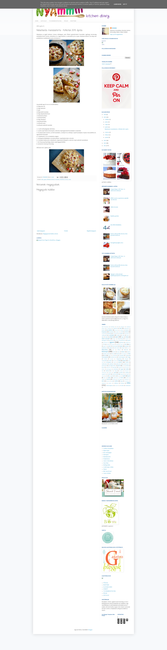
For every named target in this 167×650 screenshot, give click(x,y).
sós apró (111, 376)
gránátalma (105, 342)
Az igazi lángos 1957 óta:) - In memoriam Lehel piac (117, 190)
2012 (105, 145)
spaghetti (104, 374)
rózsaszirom (104, 372)
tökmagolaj (120, 379)
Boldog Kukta (106, 465)
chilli (122, 331)
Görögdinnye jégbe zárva (116, 242)
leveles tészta (106, 353)
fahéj (127, 337)
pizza (103, 367)
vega (121, 381)
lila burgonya (124, 353)
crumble (121, 333)
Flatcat (105, 469)
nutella (127, 362)
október (107, 119)
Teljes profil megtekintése (116, 34)
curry (123, 335)
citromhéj (109, 333)
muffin (110, 360)
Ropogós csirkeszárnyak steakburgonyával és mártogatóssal (119, 275)
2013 (105, 143)
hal (104, 344)
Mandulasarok (106, 456)
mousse (126, 358)
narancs (120, 362)
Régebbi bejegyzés (91, 231)
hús (125, 344)
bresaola (116, 330)
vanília (116, 381)
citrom (126, 332)
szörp (103, 376)
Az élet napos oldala (108, 467)
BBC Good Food (107, 471)
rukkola (107, 370)
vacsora (107, 381)
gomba (128, 340)
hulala (108, 344)
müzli (115, 362)
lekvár (123, 352)
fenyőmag (120, 338)
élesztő (116, 385)
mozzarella (104, 360)
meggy (128, 357)
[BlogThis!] (62, 177)
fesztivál (127, 338)
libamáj (118, 353)
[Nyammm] (102, 42)
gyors (45, 179)
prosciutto (127, 367)
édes (42, 179)
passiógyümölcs (112, 365)
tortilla (127, 377)
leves (113, 353)
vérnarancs (127, 381)
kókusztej (126, 349)
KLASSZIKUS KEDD (107, 587)
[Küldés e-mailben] (60, 177)
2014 (105, 140)
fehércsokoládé (106, 338)
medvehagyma (121, 357)
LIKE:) (103, 44)
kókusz (119, 349)
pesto (119, 365)
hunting (112, 344)
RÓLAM (66, 21)
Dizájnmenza (106, 459)
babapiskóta (126, 328)
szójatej (127, 374)
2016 (105, 114)
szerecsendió (115, 374)
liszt (105, 355)
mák (119, 360)
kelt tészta (116, 348)
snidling (127, 372)
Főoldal (66, 231)
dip (102, 337)
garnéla (116, 340)
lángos (109, 355)
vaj (112, 381)
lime (129, 353)
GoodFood (112, 326)
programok (121, 367)
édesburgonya (109, 385)
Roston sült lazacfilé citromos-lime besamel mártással (118, 234)
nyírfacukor (104, 364)
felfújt (114, 338)
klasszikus (105, 349)
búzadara (111, 331)
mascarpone (105, 357)
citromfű (103, 333)
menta (105, 358)
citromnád (115, 333)
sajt (115, 372)
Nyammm (104, 40)
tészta (108, 379)
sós (106, 376)
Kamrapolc (106, 454)
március (107, 132)
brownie (127, 330)
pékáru (103, 369)
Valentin (115, 328)
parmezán (104, 365)
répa (116, 370)
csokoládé (111, 335)
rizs (102, 370)
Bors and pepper (107, 452)
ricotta (127, 369)
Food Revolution (105, 326)
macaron (115, 355)
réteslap (121, 370)
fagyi (122, 337)
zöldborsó (116, 383)
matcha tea (113, 357)
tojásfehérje (115, 377)
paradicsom (126, 364)
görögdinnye (127, 342)
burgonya (104, 332)
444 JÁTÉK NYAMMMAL (115, 225)
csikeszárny (126, 333)
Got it (125, 4)
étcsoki (121, 385)
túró (103, 381)
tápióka (103, 379)
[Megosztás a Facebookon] (65, 177)
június (106, 122)
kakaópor (127, 346)
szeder (109, 374)
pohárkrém (108, 367)
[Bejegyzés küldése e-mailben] (57, 177)
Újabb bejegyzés (41, 231)
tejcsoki (119, 376)
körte (114, 351)
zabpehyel (104, 383)
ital (129, 344)
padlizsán (111, 364)
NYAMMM (114, 28)
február (107, 135)
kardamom (104, 348)
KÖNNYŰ (105, 589)
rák (111, 370)
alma (120, 328)
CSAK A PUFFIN (107, 473)
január (107, 137)
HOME (36, 21)
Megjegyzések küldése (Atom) (50, 234)
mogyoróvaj (119, 358)
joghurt (104, 346)
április (106, 127)
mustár (114, 360)
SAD (117, 326)
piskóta (127, 365)
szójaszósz (122, 374)
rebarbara (62, 179)
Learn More (117, 4)
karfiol (110, 348)
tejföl (124, 376)
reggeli (122, 369)
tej (115, 376)
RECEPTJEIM (73, 21)
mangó (127, 355)
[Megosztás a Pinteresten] (67, 177)
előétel (111, 337)
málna (124, 360)
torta (70, 179)
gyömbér (121, 342)
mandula (57, 179)
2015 (105, 117)
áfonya (122, 383)
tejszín (128, 376)
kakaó (121, 346)
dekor (128, 335)
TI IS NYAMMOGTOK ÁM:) (55, 21)
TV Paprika (109, 328)
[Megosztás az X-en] (64, 177)
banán (103, 330)
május (106, 124)
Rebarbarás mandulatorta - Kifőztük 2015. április (116, 129)
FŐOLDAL (105, 583)
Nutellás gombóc (114, 216)
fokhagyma (104, 340)
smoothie (121, 372)
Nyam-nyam (106, 450)
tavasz (66, 179)
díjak (106, 337)
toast (105, 377)
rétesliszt (127, 370)
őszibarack (127, 385)
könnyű (53, 179)
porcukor (115, 367)
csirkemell (104, 335)
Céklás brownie (114, 207)
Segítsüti (122, 326)
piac (123, 365)
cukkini (118, 335)
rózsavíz (110, 372)
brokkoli (121, 330)
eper (116, 337)
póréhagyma (109, 369)
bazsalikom (109, 330)
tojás (109, 377)
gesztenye (122, 340)
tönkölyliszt (126, 379)
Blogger (90, 629)
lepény (128, 351)
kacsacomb (115, 346)
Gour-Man (105, 463)
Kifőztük (49, 179)
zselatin (110, 383)
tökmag (114, 379)
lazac (118, 351)
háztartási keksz (119, 344)
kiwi (128, 348)
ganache (111, 340)
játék (109, 346)
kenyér (123, 348)
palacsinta (118, 364)
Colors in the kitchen (108, 461)
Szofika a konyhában (108, 448)
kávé (113, 349)
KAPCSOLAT (44, 21)
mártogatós (108, 362)
